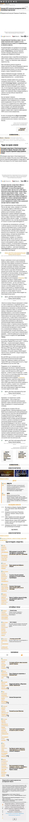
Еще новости (14, 529)
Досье (14, 480)
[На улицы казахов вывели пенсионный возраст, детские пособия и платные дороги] (4, 629)
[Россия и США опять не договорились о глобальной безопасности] (4, 643)
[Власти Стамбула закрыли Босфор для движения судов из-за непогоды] (4, 599)
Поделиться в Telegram (13, 1)
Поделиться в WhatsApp (8, 1)
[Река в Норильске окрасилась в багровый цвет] (4, 674)
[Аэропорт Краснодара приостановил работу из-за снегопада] (4, 588)
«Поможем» (21, 278)
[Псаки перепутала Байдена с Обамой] (4, 566)
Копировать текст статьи (16, 1)
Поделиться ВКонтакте (1, 1)
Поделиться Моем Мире (3, 1)
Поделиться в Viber (11, 1)
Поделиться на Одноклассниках (6, 1)
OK (14, 819)
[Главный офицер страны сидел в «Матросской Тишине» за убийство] (4, 711)
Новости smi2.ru (4, 478)
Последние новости (14, 505)
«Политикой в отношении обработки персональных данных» (14, 814)
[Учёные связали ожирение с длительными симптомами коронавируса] (4, 615)
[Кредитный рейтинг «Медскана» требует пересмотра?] (4, 684)
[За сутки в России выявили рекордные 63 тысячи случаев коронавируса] (4, 576)
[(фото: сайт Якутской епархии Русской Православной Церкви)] (14, 253)
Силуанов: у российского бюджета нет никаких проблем (21, 474)
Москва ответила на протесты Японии (5, 475)
